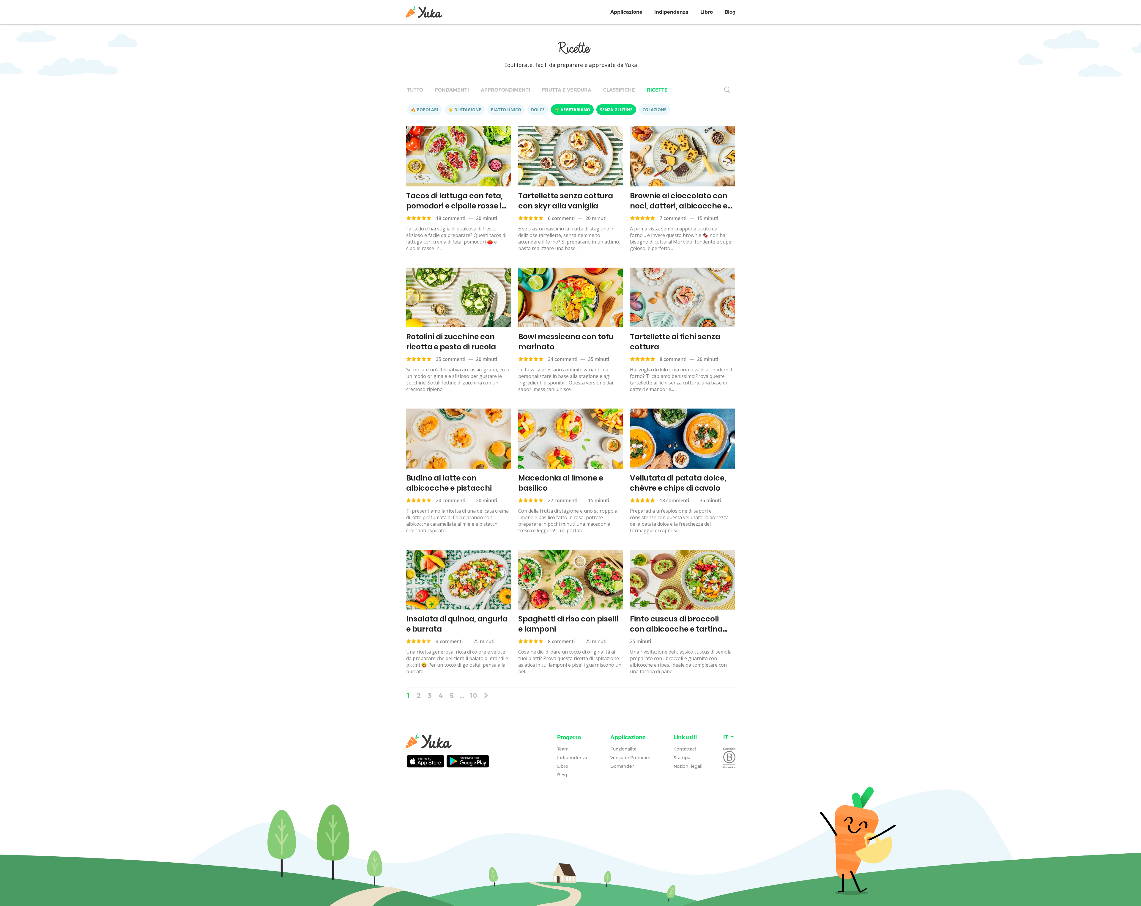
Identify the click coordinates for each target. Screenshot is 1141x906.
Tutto (415, 90)
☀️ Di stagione (464, 109)
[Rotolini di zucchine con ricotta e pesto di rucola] (458, 298)
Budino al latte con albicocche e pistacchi (449, 483)
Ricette (657, 90)
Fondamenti (452, 90)
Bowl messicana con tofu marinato (566, 342)
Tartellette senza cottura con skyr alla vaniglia (565, 201)
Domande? (622, 766)
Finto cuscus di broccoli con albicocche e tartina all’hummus (676, 629)
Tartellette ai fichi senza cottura (675, 342)
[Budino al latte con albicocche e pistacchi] (458, 439)
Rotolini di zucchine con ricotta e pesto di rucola (451, 342)
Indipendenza (671, 12)
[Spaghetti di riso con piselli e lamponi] (570, 580)
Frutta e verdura (566, 90)
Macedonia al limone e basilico (560, 483)
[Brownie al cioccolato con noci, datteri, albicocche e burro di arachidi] (682, 156)
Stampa (682, 757)
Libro (706, 12)
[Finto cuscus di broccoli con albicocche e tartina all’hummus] (682, 580)
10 (473, 695)
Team (563, 749)
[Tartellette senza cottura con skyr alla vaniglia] (570, 156)
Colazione (654, 109)
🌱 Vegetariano (572, 109)
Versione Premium (630, 757)
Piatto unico (506, 109)
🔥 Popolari (424, 109)
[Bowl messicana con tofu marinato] (570, 298)
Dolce (538, 109)
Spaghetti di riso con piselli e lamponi (568, 624)
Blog (730, 12)
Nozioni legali (688, 766)
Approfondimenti (505, 90)
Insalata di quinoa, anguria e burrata (457, 624)
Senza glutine (616, 109)
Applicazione (626, 12)
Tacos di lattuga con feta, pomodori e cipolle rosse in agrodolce (456, 206)
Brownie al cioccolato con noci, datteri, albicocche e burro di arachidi (678, 206)
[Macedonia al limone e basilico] (570, 439)
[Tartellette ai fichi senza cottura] (682, 298)
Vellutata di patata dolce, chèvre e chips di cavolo (678, 483)
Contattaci (685, 749)
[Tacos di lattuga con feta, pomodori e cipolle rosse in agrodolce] (458, 156)
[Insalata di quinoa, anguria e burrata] (458, 580)
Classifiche (619, 90)
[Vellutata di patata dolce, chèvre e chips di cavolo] (682, 439)
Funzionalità (623, 749)
